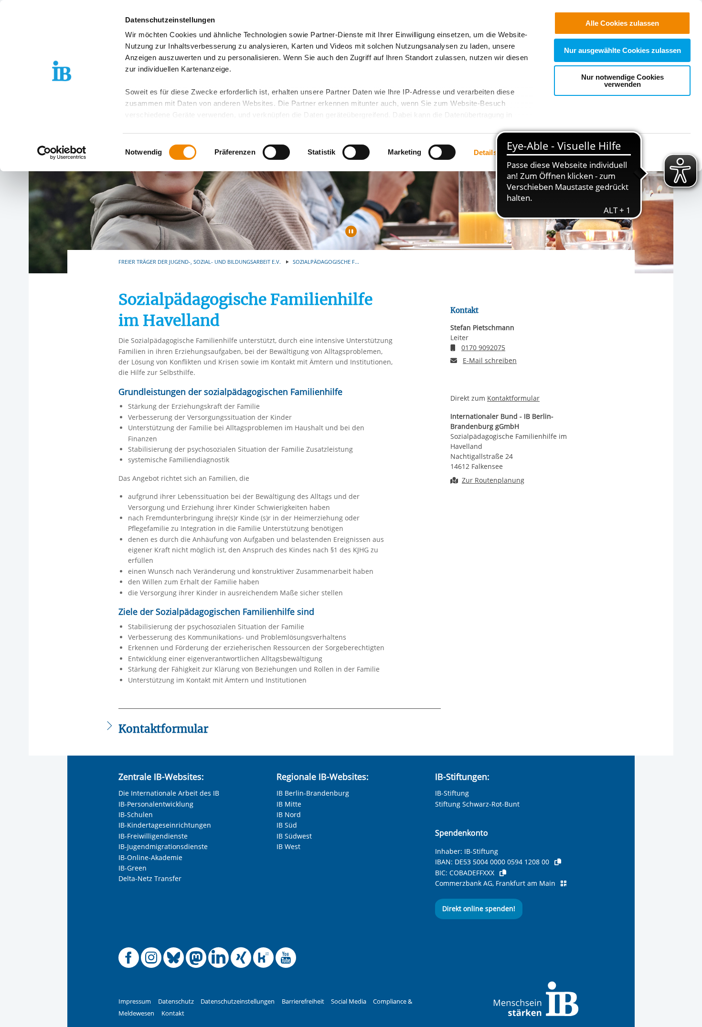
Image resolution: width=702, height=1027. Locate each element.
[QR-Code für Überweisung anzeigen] (563, 883)
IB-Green (132, 867)
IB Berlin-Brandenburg (313, 793)
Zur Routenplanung (493, 480)
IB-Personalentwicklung (155, 804)
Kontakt (172, 1013)
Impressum (134, 1001)
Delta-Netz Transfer (149, 878)
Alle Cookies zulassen (622, 23)
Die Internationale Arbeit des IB (168, 793)
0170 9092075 (483, 347)
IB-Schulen (135, 814)
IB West (288, 846)
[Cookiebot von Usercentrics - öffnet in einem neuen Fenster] (62, 152)
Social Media (348, 1001)
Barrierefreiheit (303, 1001)
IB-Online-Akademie (150, 857)
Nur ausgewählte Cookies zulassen (622, 50)
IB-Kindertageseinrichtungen (164, 825)
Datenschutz (176, 1001)
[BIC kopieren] (503, 873)
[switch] (276, 152)
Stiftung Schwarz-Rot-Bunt (477, 804)
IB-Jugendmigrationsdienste (163, 846)
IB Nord (289, 814)
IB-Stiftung (452, 793)
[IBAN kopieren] (557, 862)
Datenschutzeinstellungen (238, 1001)
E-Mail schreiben (490, 360)
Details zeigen (497, 152)
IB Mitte (289, 804)
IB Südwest (294, 835)
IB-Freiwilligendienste (153, 835)
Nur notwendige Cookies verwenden (622, 80)
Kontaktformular (513, 398)
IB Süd (287, 825)
